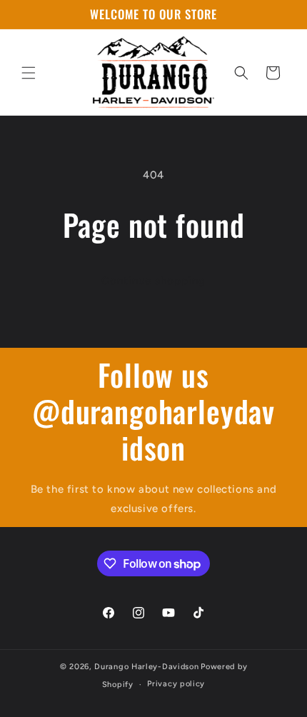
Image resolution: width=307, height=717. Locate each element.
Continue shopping (153, 280)
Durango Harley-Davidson (146, 666)
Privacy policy (176, 683)
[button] (28, 73)
